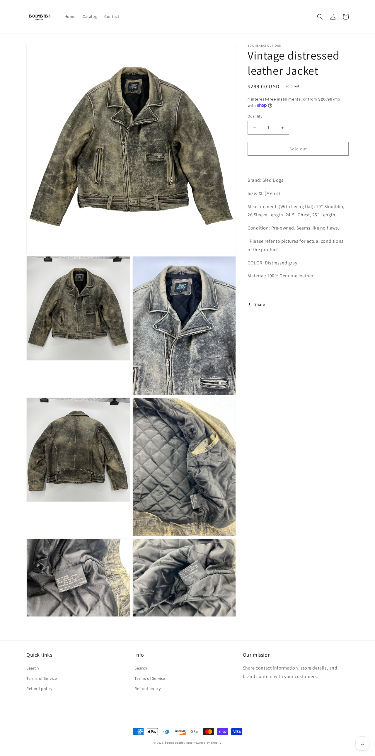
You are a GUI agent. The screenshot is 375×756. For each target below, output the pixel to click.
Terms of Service (41, 678)
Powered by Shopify (207, 743)
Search (32, 668)
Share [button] (259, 304)
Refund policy (39, 688)
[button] (319, 16)
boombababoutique (178, 743)
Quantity (255, 116)
